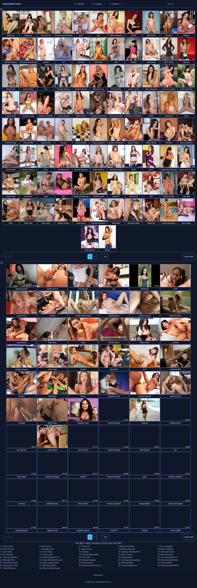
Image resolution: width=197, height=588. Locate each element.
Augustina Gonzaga (168, 169)
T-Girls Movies (8, 549)
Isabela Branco (52, 289)
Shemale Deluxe (89, 559)
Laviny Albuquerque (83, 316)
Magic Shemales (127, 546)
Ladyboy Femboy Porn (130, 551)
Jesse (81, 35)
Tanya (186, 116)
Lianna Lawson (134, 89)
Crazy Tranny (7, 546)
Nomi (46, 169)
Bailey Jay (10, 35)
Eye (175, 450)
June (175, 289)
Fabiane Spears (81, 143)
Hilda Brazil (80, 223)
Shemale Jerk (126, 557)
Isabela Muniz (114, 316)
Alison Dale (52, 369)
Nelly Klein (116, 223)
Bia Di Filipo (186, 223)
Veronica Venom (116, 169)
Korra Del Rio (83, 450)
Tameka (21, 396)
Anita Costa (10, 196)
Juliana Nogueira (168, 223)
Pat (145, 369)
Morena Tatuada (116, 116)
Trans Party (47, 551)
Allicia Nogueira (116, 35)
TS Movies (86, 557)
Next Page (189, 256)
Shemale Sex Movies (169, 559)
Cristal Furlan (10, 116)
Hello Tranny (126, 554)
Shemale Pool (9, 559)
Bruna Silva (21, 476)
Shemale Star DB (127, 549)
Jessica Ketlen (28, 89)
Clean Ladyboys (166, 546)
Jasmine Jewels (21, 289)
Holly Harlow (90, 250)
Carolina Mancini (144, 396)
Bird (151, 196)
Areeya (144, 530)
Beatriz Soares (63, 223)
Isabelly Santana (21, 369)
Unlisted (21, 423)
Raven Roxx (144, 342)
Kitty (133, 169)
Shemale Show (167, 554)
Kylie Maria (151, 35)
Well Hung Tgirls (49, 565)
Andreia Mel (28, 143)
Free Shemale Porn (169, 557)
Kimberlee (145, 289)
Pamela (114, 530)
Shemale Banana (10, 557)
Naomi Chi (134, 196)
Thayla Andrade (81, 89)
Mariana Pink (52, 530)
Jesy (98, 35)
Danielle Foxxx (83, 423)
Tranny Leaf (47, 554)
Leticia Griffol (175, 530)
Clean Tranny (86, 549)
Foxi (46, 89)
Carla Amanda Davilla (63, 35)
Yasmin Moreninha (98, 116)
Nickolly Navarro (63, 89)
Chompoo (28, 196)
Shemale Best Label (90, 554)
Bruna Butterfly (22, 530)
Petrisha (169, 143)
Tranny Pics (86, 546)
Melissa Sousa (175, 423)
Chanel (83, 369)
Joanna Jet (169, 116)
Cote (116, 62)
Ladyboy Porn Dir (10, 565)
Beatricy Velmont (175, 476)
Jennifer (116, 196)
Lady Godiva (21, 342)
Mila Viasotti (145, 450)
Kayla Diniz (52, 342)
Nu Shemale (8, 554)
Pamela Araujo (28, 116)
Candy (83, 476)
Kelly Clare (98, 62)
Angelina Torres (114, 396)
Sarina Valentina (186, 143)
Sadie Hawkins (98, 169)
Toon (151, 169)
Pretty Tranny (87, 562)
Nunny (83, 396)
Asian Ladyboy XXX (50, 562)
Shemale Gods (47, 549)
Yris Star (81, 62)
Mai (63, 196)
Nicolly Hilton (114, 342)
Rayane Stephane (114, 503)
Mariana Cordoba (46, 116)
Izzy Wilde (114, 369)
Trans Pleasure (9, 568)
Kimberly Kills (98, 196)
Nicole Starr (10, 89)
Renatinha (52, 396)
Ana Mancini (83, 289)
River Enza (46, 223)
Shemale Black (127, 562)
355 (105, 256)
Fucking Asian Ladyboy (131, 559)
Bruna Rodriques (114, 476)
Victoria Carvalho (168, 89)
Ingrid (151, 116)
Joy (114, 289)
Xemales (85, 551)
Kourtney (21, 503)
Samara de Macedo (116, 143)
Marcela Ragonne (81, 169)
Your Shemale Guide (51, 568)
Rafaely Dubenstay (81, 196)
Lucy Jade (186, 196)
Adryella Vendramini (28, 62)
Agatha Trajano (134, 143)
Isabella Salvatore (98, 223)
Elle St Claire (169, 62)
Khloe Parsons (98, 89)
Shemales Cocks (167, 551)
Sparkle (186, 62)
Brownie (169, 35)
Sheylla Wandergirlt (133, 116)
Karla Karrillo (116, 89)
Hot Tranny (46, 546)
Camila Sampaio (114, 423)
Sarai (83, 342)
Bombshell (151, 62)
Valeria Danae (151, 143)
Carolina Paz (46, 143)
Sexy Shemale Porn (129, 565)
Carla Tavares (46, 35)
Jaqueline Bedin (134, 223)
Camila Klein (11, 169)
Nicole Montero (11, 62)
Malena (186, 35)
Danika (46, 62)
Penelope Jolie (63, 169)
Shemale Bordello (10, 562)
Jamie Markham (186, 89)
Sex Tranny (7, 551)
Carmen (52, 316)
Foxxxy (133, 62)
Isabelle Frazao (52, 503)
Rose (11, 223)
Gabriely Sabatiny (52, 476)
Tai (63, 62)
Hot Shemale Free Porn (92, 565)
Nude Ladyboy (167, 549)
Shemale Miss (166, 562)
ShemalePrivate (12, 3)
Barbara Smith (175, 396)
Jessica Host (21, 316)
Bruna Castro (83, 503)
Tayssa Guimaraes (186, 169)
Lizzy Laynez (52, 450)
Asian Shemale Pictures (52, 559)
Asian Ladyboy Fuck (50, 557)
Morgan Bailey (144, 503)
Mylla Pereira (81, 116)
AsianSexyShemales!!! (170, 565)
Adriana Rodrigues (175, 503)
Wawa (107, 250)
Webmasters (98, 575)
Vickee (133, 35)
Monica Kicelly (168, 196)
